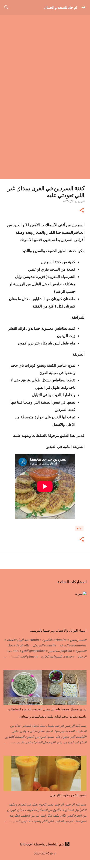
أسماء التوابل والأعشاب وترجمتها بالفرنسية (58, 630)
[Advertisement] (45, 132)
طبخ (79, 528)
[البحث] (6, 7)
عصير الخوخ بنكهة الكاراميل (68, 795)
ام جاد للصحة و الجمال (60, 7)
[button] (81, 211)
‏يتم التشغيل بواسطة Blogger (42, 844)
